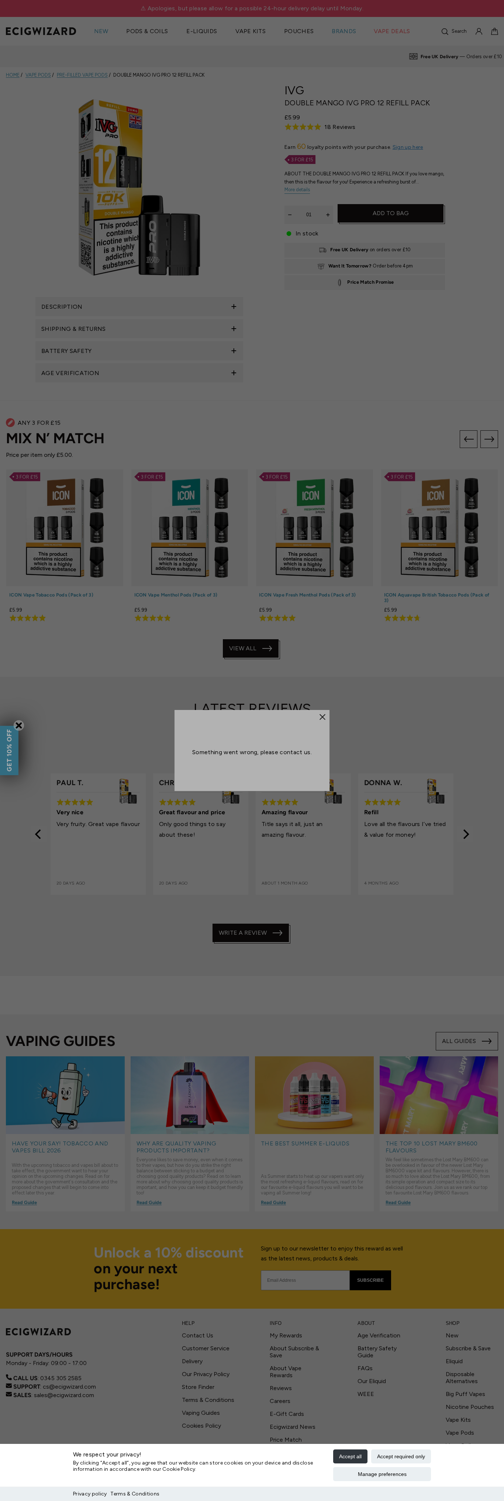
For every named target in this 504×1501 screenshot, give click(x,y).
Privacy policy (90, 1494)
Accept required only (401, 1456)
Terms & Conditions (134, 1494)
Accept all (350, 1456)
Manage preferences (382, 1474)
